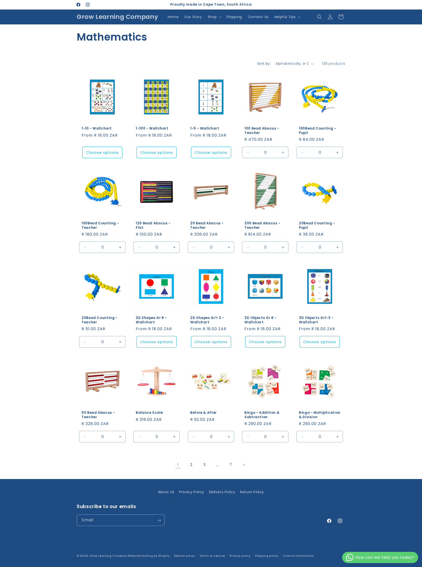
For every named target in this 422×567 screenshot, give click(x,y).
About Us (166, 492)
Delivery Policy (222, 492)
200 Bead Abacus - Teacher (262, 225)
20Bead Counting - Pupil (317, 225)
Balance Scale (149, 413)
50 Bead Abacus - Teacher (98, 415)
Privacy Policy (191, 492)
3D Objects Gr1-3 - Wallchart (316, 320)
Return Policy (252, 492)
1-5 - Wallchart (204, 129)
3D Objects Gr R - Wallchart (260, 320)
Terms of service (212, 555)
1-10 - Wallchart (97, 129)
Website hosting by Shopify (148, 556)
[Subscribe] (159, 520)
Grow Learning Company (108, 556)
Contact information (298, 555)
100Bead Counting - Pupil (317, 131)
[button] (214, 17)
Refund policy (184, 555)
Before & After (203, 413)
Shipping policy (266, 555)
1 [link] (178, 465)
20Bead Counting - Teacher (100, 320)
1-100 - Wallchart (152, 129)
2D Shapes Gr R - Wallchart (151, 320)
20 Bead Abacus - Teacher (207, 225)
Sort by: (264, 63)
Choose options (102, 152)
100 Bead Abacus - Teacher (261, 131)
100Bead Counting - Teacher (100, 225)
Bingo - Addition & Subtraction (261, 415)
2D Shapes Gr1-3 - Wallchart (207, 320)
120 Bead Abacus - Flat (153, 225)
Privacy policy (240, 555)
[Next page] (244, 464)
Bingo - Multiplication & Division (319, 415)
